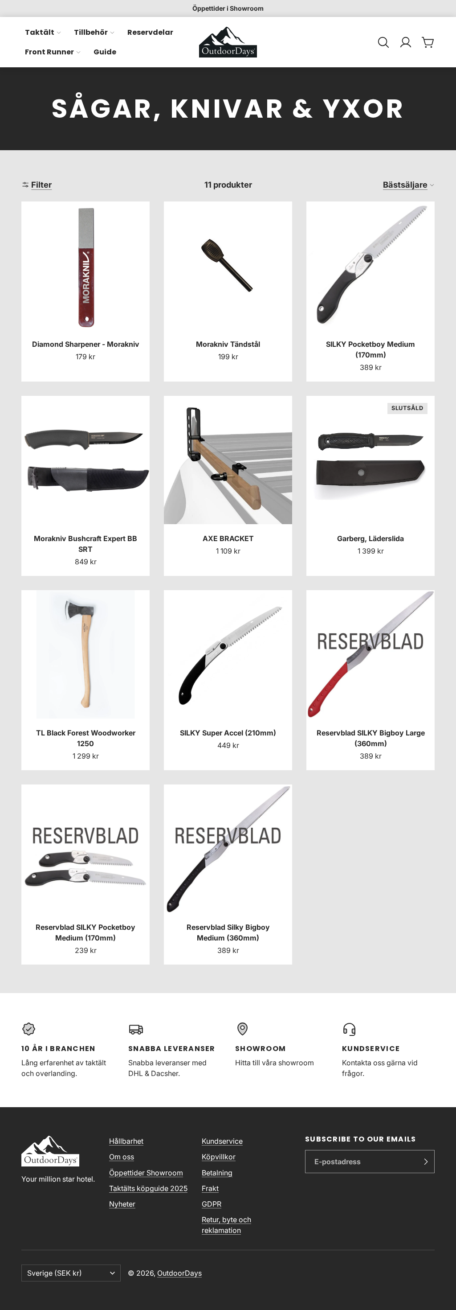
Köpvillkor (219, 1156)
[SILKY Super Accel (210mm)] (228, 680)
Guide (105, 52)
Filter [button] (41, 184)
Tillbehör (91, 32)
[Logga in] (405, 42)
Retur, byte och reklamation (226, 1225)
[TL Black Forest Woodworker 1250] (85, 680)
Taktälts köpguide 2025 (148, 1188)
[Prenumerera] (426, 1161)
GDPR (211, 1203)
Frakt (210, 1188)
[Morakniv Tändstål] (228, 291)
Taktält (39, 32)
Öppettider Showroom (146, 1172)
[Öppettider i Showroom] (228, 8)
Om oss (121, 1156)
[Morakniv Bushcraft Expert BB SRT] (85, 486)
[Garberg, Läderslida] (370, 486)
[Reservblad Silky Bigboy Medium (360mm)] (228, 874)
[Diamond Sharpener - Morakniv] (85, 291)
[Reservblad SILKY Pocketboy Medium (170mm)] (85, 874)
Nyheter (122, 1203)
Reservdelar (150, 32)
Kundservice (222, 1141)
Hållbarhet (126, 1141)
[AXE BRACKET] (228, 486)
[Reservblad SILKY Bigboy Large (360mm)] (370, 680)
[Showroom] (281, 1050)
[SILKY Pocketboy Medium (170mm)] (370, 291)
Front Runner (49, 52)
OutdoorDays (179, 1273)
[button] (383, 42)
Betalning (217, 1172)
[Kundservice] (388, 1050)
